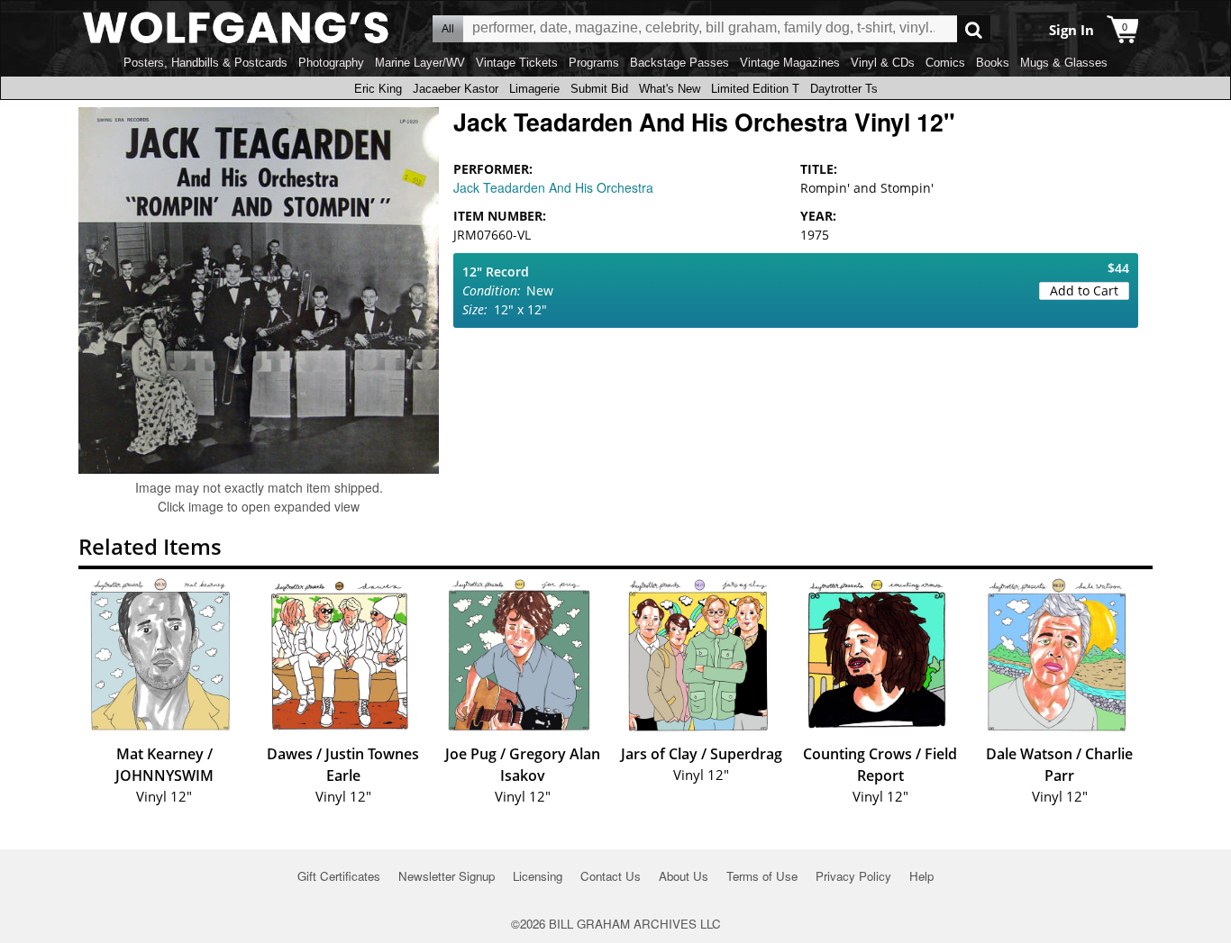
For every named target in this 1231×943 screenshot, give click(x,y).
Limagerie (534, 88)
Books (992, 62)
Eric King (378, 88)
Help (921, 876)
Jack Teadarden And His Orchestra (553, 187)
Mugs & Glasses (1064, 62)
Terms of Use (762, 876)
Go (973, 29)
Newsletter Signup (446, 876)
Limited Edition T (755, 88)
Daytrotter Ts (844, 88)
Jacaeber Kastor (455, 88)
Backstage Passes (679, 62)
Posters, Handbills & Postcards (205, 62)
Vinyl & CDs (883, 62)
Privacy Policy (853, 876)
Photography (331, 62)
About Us (683, 876)
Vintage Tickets (517, 62)
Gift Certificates (338, 876)
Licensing (537, 876)
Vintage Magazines (790, 62)
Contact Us (610, 876)
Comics (945, 62)
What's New (669, 88)
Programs (594, 62)
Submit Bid (599, 88)
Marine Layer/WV (420, 62)
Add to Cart (1084, 290)
